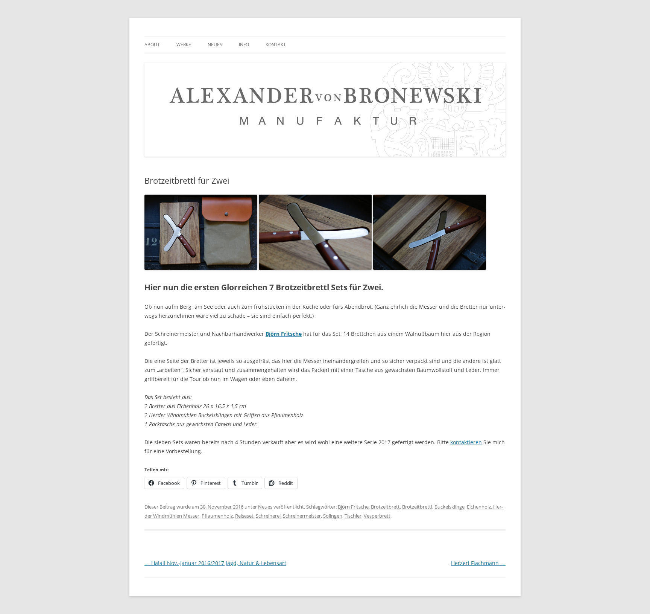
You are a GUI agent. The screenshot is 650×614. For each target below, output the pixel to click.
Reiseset (244, 515)
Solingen (332, 515)
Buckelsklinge (449, 506)
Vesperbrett (377, 515)
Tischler (353, 515)
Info (244, 44)
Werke (183, 44)
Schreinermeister (302, 515)
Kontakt (276, 44)
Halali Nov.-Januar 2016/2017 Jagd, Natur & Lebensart (215, 563)
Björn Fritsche (353, 506)
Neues (215, 44)
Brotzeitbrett (385, 506)
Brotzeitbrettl (417, 506)
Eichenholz (479, 506)
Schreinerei (268, 515)
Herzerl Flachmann (478, 563)
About (152, 44)
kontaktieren (466, 442)
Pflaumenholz (217, 515)
